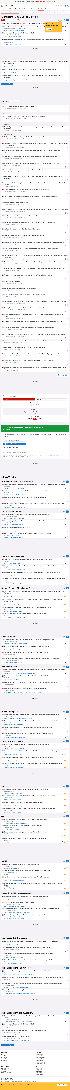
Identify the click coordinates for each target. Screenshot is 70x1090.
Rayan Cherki (7, 537)
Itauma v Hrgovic (15, 793)
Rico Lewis (6, 518)
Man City (10, 36)
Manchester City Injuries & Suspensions (19, 993)
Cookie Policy (39, 1069)
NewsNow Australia (41, 1063)
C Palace (6, 604)
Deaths (17, 829)
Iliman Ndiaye (7, 761)
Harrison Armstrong (9, 748)
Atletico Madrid (23, 643)
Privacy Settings (40, 1074)
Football (40, 9)
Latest (7, 19)
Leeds (22, 30)
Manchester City (25, 12)
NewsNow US (39, 1056)
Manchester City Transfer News (39, 12)
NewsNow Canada (41, 1062)
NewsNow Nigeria (40, 1057)
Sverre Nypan (33, 993)
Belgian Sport (26, 912)
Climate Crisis (23, 9)
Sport (46, 9)
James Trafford (8, 30)
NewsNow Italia (40, 1060)
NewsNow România (41, 1059)
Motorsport (20, 812)
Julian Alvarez (14, 643)
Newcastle (20, 724)
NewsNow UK (39, 1054)
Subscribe (4, 1059)
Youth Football (20, 906)
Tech (60, 9)
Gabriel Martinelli (18, 731)
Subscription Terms (41, 1072)
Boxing (22, 793)
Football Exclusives (21, 494)
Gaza (6, 9)
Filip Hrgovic (7, 793)
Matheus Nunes (8, 951)
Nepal (5, 880)
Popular (13, 19)
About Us (3, 1056)
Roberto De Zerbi (8, 724)
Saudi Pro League (8, 731)
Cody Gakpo (7, 494)
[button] (20, 20)
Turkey (19, 888)
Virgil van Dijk (7, 524)
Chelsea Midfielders (23, 656)
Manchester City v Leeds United (10, 12)
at (34, 2)
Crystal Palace (28, 412)
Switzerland (7, 874)
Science (65, 9)
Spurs (14, 724)
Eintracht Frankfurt (22, 981)
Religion (12, 829)
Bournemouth (42, 405)
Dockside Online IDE (6, 1072)
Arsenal (6, 718)
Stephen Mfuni (12, 501)
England (15, 835)
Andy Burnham (23, 823)
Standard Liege (16, 563)
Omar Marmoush (8, 974)
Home (3, 1054)
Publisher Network (6, 1068)
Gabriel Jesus (26, 731)
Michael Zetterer (21, 569)
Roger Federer (7, 799)
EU (18, 868)
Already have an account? (10, 447)
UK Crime (16, 823)
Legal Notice (25, 452)
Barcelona (11, 718)
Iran (16, 9)
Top (3, 19)
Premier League (17, 36)
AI (29, 9)
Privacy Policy (16, 452)
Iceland (15, 868)
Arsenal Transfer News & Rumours (23, 718)
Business (34, 9)
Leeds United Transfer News (15, 912)
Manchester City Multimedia (11, 1040)
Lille (24, 737)
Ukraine (11, 9)
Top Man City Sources (55, 12)
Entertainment (53, 9)
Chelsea (15, 656)
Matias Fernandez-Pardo (16, 737)
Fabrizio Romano (15, 507)
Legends (14, 799)
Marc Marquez (7, 812)
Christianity (6, 829)
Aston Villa (6, 767)
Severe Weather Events (18, 880)
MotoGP (14, 812)
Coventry (40, 418)
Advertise (4, 1069)
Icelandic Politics (8, 868)
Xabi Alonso (16, 488)
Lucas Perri (10, 576)
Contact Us (4, 1057)
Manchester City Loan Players (24, 501)
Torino (16, 576)
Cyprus (5, 888)
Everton (16, 748)
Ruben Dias (12, 957)
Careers (3, 1071)
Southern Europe (12, 888)
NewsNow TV (5, 1060)
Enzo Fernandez (8, 488)
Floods (9, 880)
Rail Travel (6, 842)
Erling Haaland (7, 617)
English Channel (8, 835)
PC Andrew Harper (8, 823)
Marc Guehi (7, 963)
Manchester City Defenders (22, 987)
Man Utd (6, 80)
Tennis (19, 799)
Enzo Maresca (16, 30)
